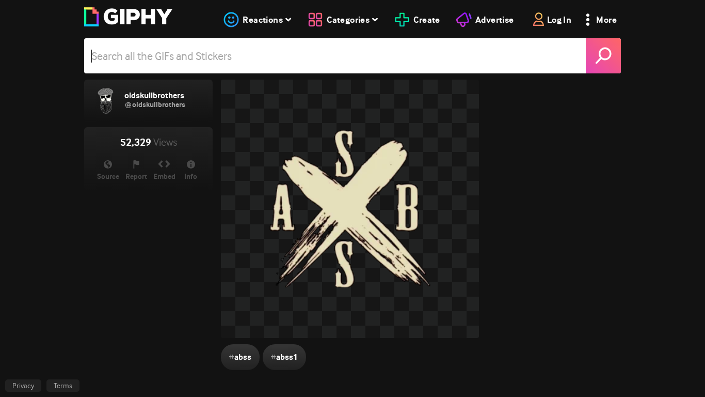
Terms (63, 385)
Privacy (23, 385)
